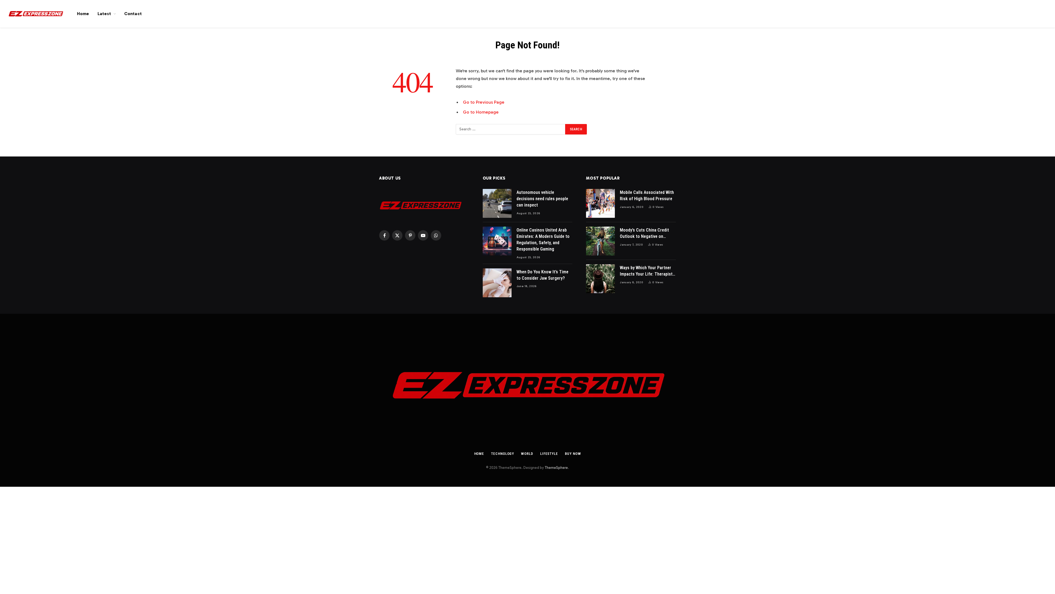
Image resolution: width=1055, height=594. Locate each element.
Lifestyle (549, 454)
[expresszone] (35, 14)
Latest (104, 13)
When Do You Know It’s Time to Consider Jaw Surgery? (542, 275)
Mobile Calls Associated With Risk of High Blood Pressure (647, 195)
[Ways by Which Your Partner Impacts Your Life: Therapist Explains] (600, 278)
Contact (133, 13)
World (527, 454)
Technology (502, 454)
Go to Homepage (481, 112)
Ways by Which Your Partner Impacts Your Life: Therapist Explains (646, 271)
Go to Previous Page (483, 102)
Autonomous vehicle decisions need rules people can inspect (542, 199)
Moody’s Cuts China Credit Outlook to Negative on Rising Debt (644, 233)
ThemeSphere (556, 468)
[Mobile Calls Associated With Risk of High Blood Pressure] (600, 203)
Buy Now (573, 454)
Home (83, 13)
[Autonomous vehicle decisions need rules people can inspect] (497, 203)
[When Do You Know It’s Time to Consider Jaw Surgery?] (497, 282)
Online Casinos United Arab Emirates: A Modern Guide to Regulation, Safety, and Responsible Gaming (543, 239)
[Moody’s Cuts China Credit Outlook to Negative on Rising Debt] (600, 241)
